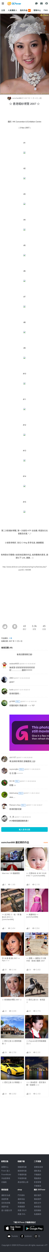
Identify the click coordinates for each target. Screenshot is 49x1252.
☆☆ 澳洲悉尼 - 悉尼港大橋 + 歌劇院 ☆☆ (36, 1083)
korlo (11, 689)
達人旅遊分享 (6, 1210)
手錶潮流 (37, 1185)
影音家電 (37, 1182)
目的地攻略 (5, 1202)
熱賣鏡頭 (21, 1206)
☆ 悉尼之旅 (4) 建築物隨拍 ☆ (11, 1042)
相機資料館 (22, 1167)
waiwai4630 (14, 663)
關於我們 (37, 1195)
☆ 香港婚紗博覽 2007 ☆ (12, 999)
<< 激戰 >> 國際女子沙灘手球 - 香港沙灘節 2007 (36, 959)
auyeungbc (13, 769)
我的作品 (25, 10)
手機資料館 (22, 1174)
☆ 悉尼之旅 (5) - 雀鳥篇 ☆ (35, 1000)
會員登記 (37, 1206)
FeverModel (6, 1174)
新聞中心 (4, 1167)
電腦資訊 (37, 1178)
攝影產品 (37, 1170)
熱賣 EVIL (22, 1214)
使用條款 (37, 1210)
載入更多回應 (24, 829)
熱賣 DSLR (22, 1210)
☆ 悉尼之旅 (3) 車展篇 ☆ (12, 1082)
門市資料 (21, 1195)
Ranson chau (14, 804)
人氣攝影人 (12, 10)
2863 (11, 677)
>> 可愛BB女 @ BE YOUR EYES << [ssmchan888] (36, 874)
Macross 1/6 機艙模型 (11, 873)
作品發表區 (5, 1178)
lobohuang (13, 793)
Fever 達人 (5, 1170)
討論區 (4, 1182)
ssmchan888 (17, 98)
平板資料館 (22, 1178)
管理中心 (37, 10)
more (46, 842)
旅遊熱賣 (4, 1199)
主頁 (3, 10)
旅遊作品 (4, 1206)
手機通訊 (37, 1174)
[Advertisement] (24, 598)
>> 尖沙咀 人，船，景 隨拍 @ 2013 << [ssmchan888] (11, 917)
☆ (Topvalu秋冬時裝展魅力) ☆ (36, 1042)
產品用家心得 (23, 1182)
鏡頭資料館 (22, 1170)
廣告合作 (37, 1202)
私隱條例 (37, 1214)
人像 (10, 638)
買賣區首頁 (38, 1167)
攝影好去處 (5, 1195)
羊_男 (11, 816)
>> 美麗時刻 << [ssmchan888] (32, 915)
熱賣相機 (21, 1202)
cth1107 (12, 757)
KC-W (11, 781)
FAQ (46, 10)
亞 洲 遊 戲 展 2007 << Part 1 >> (11, 959)
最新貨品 (21, 1199)
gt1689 (12, 701)
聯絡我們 (37, 1199)
